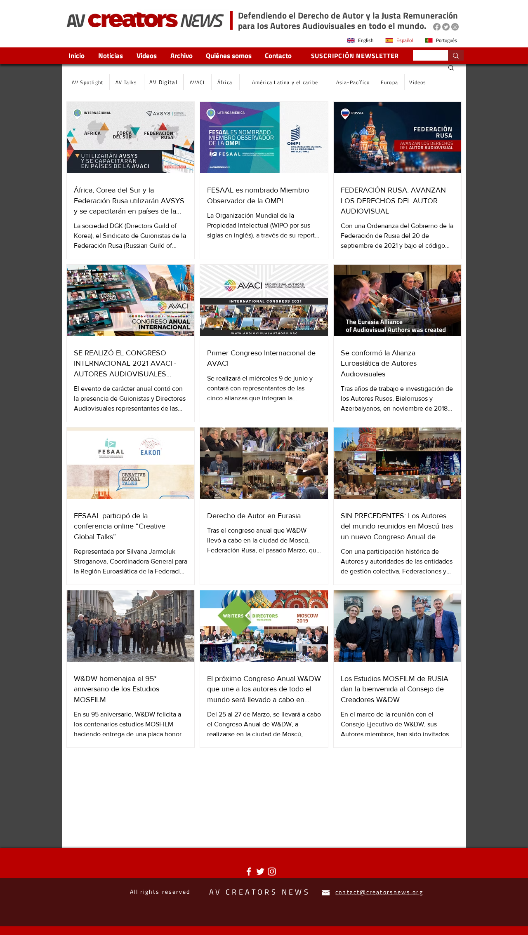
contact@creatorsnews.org (379, 892)
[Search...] (456, 55)
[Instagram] (455, 27)
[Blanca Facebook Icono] (248, 871)
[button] (451, 68)
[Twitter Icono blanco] (260, 871)
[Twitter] (446, 27)
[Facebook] (437, 27)
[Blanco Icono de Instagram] (271, 871)
